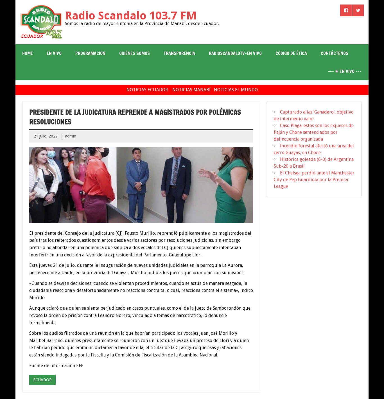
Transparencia (179, 53)
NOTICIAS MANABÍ (191, 89)
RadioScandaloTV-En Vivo (235, 53)
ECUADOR (42, 380)
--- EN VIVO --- (345, 71)
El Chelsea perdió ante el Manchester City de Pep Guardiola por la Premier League (314, 179)
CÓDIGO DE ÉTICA (291, 53)
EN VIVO (54, 53)
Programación (90, 53)
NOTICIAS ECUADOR (147, 89)
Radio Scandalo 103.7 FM (131, 15)
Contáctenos (334, 53)
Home (27, 53)
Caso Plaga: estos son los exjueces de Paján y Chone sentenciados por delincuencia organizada (314, 132)
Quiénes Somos (134, 53)
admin (70, 136)
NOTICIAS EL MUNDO (236, 89)
